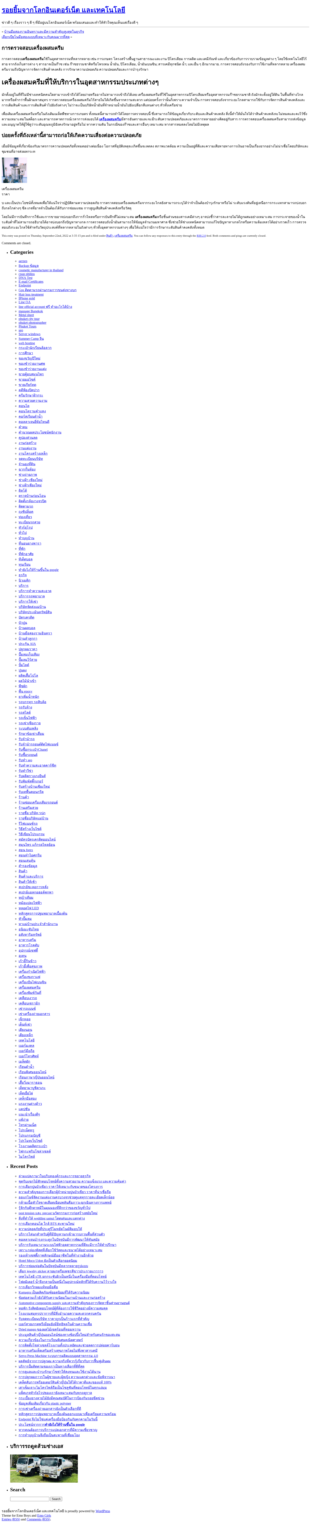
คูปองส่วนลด (28, 437)
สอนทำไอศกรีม (30, 855)
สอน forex (26, 850)
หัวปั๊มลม (25, 919)
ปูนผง (23, 670)
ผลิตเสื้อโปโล (28, 675)
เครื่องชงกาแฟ (29, 977)
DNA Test (25, 278)
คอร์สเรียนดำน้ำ (31, 416)
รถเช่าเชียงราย (30, 723)
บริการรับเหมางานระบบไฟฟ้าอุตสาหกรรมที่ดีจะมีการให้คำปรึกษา (67, 1245)
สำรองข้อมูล (28, 866)
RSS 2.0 (201, 235)
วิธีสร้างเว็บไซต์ (30, 829)
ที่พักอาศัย (26, 554)
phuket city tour (29, 319)
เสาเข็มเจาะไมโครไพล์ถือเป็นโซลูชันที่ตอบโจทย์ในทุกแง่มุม (63, 1387)
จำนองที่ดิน (27, 464)
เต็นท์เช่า (25, 1024)
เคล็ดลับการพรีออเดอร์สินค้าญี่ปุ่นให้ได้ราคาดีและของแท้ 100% (65, 1382)
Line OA (25, 302)
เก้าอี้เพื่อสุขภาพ (30, 966)
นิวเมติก (24, 580)
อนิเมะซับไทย (29, 929)
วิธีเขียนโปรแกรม (32, 834)
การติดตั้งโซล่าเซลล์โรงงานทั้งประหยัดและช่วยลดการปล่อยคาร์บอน (69, 1345)
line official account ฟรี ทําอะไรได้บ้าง (45, 307)
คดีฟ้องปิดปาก (29, 390)
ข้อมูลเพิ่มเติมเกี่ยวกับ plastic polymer (45, 1403)
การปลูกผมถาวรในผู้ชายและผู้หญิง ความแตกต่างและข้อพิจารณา (67, 1377)
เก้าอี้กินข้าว (27, 961)
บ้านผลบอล (27, 628)
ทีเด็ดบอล (26, 559)
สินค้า (109, 235)
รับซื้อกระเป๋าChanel (33, 749)
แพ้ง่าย (24, 1119)
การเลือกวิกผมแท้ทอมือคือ (38, 1287)
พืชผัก (23, 686)
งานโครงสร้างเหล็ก (33, 453)
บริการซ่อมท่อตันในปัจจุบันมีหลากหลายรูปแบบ (53, 1266)
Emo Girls (44, 1515)
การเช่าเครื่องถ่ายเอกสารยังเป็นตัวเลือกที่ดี (50, 1408)
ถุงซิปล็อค (26, 511)
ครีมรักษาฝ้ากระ (31, 395)
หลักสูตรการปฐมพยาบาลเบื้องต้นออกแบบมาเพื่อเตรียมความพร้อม (67, 1414)
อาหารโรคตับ (29, 945)
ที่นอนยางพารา (30, 543)
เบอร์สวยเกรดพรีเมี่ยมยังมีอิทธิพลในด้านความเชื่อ (55, 1324)
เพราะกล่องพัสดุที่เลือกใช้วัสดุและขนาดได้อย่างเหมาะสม (60, 1250)
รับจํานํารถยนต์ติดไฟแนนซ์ (38, 744)
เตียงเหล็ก (26, 1035)
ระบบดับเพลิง (28, 728)
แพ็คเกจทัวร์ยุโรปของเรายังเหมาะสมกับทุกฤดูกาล (55, 1393)
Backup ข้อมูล (29, 266)
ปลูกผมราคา (28, 649)
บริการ (24, 585)
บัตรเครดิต (26, 617)
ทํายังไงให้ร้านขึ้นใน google (39, 570)
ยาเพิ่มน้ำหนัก (29, 696)
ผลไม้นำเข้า (27, 681)
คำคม (23, 427)
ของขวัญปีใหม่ (29, 358)
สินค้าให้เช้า (28, 882)
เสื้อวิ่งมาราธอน (30, 1082)
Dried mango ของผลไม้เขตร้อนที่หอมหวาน (50, 1329)
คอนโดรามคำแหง (32, 411)
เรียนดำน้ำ (26, 1067)
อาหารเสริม (27, 940)
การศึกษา (26, 353)
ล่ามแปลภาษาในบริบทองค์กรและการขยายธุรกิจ (55, 1176)
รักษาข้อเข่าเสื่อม (31, 733)
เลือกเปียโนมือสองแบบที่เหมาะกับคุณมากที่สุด (36, 37)
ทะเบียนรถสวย (29, 522)
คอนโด (24, 406)
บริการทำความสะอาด (35, 591)
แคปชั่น (24, 1109)
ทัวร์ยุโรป (26, 527)
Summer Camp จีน (31, 338)
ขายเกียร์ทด (27, 385)
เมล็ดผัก (24, 1061)
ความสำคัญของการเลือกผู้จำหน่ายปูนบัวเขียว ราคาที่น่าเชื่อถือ (65, 1192)
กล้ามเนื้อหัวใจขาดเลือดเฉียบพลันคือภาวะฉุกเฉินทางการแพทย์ (65, 1202)
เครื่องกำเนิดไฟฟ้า (32, 971)
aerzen (23, 261)
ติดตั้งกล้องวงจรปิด (32, 501)
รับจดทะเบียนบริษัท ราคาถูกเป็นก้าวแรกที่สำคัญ (54, 1319)
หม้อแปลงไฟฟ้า (30, 903)
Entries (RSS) (11, 1519)
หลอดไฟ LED (29, 908)
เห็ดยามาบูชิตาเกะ (32, 1088)
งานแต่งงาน (27, 448)
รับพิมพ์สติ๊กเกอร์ (31, 781)
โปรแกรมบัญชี (29, 1135)
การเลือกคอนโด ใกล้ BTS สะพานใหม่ (46, 1223)
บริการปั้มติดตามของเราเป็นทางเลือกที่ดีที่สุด (51, 1366)
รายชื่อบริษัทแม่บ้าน (33, 818)
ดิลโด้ (23, 490)
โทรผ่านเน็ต (27, 1125)
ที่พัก (22, 548)
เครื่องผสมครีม (123, 235)
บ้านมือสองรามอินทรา (35, 633)
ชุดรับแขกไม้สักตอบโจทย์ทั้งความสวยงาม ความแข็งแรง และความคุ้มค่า (72, 1181)
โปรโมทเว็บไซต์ (30, 1141)
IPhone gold (27, 298)
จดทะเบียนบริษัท (31, 459)
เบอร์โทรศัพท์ (29, 1056)
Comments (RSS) (38, 1519)
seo (21, 330)
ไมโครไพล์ (27, 1156)
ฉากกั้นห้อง (27, 469)
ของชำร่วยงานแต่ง (33, 369)
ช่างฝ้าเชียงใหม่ (30, 485)
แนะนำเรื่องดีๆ (29, 1114)
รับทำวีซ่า (26, 770)
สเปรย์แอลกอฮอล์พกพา (36, 892)
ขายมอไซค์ (27, 379)
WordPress (103, 1511)
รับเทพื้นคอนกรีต (31, 792)
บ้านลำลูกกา (28, 638)
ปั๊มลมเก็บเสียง (29, 654)
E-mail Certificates (31, 281)
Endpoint (25, 285)
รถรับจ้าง (25, 707)
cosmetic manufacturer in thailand (41, 270)
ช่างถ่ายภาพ (28, 474)
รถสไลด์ (25, 712)
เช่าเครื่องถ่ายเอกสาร (34, 1014)
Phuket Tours (27, 326)
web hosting (27, 343)
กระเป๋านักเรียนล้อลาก (35, 348)
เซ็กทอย (24, 1019)
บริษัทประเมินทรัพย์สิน (35, 612)
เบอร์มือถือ (26, 1051)
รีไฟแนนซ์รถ (28, 823)
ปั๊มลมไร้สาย (28, 659)
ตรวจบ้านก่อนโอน (32, 496)
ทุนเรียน (24, 564)
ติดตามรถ (26, 506)
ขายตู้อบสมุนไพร (31, 374)
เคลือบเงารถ (28, 998)
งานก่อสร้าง (27, 443)
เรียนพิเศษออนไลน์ (32, 1072)
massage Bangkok (31, 311)
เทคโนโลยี (26, 1040)
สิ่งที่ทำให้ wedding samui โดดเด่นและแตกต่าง (52, 1218)
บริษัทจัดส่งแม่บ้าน (32, 607)
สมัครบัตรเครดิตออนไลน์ (37, 839)
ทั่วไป (23, 533)
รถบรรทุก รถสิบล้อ (32, 702)
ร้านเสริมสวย (28, 808)
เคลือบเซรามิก (29, 1003)
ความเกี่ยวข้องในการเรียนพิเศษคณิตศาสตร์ (51, 1340)
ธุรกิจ (23, 575)
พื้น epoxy (25, 691)
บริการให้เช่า (28, 601)
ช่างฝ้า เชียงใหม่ (31, 480)
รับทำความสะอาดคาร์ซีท (37, 765)
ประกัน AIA (27, 644)
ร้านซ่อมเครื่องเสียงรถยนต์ (38, 802)
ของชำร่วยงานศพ (32, 363)
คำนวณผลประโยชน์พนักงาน (40, 432)
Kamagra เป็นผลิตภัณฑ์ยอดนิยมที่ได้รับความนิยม (54, 1292)
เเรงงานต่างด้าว (30, 1104)
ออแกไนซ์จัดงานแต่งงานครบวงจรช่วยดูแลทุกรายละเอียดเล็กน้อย (66, 1197)
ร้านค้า (24, 797)
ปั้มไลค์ (24, 665)
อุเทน (22, 956)
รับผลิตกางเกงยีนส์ (32, 776)
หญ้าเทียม (26, 897)
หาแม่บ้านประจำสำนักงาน (38, 924)
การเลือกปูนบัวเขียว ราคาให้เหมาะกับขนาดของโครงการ (61, 1186)
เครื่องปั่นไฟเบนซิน (32, 982)
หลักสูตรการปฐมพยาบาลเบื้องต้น (43, 913)
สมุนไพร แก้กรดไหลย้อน (37, 845)
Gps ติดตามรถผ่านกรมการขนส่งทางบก (48, 290)
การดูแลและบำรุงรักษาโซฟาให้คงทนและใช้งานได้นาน (59, 1371)
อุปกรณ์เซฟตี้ (28, 950)
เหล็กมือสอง (28, 1098)
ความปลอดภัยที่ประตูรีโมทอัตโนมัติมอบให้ (50, 1229)
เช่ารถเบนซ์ (27, 1008)
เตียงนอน (25, 1030)
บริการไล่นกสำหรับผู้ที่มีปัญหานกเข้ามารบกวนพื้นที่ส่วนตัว (62, 1234)
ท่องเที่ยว (25, 517)
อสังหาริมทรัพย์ (30, 934)
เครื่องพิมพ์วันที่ (30, 993)
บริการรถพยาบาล (32, 596)
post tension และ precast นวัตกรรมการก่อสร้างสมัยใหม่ (58, 1213)
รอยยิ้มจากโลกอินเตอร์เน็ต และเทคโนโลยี (63, 10)
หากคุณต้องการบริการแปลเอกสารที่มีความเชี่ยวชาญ (58, 1430)
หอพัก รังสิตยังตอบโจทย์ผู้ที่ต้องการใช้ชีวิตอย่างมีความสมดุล (63, 1308)
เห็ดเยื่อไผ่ (26, 1093)
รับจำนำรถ (27, 739)
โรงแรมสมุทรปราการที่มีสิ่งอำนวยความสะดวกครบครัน (60, 1313)
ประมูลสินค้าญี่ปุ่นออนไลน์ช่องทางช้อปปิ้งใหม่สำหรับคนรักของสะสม (69, 1334)
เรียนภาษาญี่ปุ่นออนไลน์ (36, 1077)
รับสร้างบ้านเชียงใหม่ (34, 786)
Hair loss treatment (31, 294)
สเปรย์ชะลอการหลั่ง (33, 887)
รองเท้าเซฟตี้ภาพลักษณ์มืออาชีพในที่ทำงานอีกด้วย (56, 1255)
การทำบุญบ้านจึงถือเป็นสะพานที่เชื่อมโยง (49, 1435)
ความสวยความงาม (33, 400)
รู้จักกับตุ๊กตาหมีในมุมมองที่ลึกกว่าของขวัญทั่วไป (54, 1208)
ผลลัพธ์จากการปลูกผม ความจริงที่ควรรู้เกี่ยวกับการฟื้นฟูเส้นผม (65, 1361)
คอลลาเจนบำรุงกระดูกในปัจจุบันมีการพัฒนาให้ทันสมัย (59, 1239)
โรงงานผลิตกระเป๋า (33, 1146)
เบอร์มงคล (26, 1045)
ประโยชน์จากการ (52, 1424)
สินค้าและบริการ (31, 876)
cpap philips (27, 274)
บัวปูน (23, 622)
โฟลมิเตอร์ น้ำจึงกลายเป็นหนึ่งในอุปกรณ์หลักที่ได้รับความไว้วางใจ (67, 1282)
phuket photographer (32, 322)
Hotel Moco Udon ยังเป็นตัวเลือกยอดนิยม (48, 1260)
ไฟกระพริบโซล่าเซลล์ (35, 1151)
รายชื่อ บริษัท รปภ (32, 813)
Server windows (29, 334)
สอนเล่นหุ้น (27, 860)
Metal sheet (26, 315)
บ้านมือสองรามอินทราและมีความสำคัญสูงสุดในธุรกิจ (44, 31)
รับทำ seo (25, 760)
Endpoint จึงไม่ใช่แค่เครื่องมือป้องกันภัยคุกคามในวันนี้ (58, 1419)
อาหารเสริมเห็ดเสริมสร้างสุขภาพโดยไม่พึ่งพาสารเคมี (58, 1350)
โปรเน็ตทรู (26, 1130)
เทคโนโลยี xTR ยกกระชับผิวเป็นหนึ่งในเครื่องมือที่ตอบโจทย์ (63, 1276)
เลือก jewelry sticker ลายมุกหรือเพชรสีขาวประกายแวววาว (61, 1271)
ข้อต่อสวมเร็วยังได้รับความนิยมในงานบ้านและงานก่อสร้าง (62, 1297)
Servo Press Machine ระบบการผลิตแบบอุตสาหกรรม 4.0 (58, 1356)
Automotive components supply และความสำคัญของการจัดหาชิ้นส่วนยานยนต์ (74, 1303)
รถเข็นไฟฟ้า (28, 718)
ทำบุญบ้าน (26, 538)
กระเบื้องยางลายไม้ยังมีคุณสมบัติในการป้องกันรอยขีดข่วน (61, 1398)
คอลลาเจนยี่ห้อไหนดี (34, 422)
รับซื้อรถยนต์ (28, 755)
